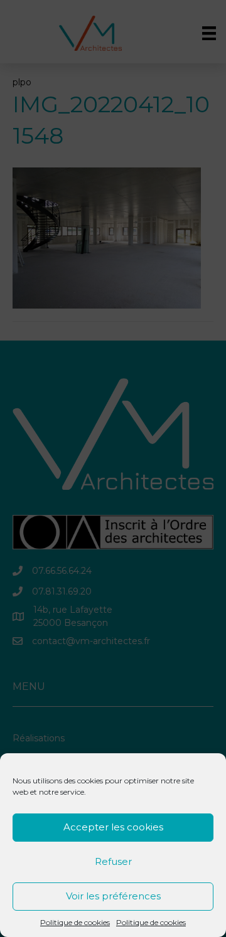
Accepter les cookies (113, 827)
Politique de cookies (75, 922)
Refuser (113, 861)
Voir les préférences (113, 896)
